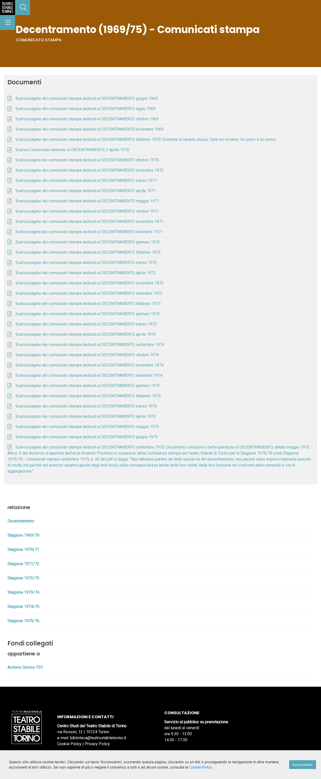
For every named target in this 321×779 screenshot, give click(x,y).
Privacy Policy (97, 743)
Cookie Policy (69, 743)
